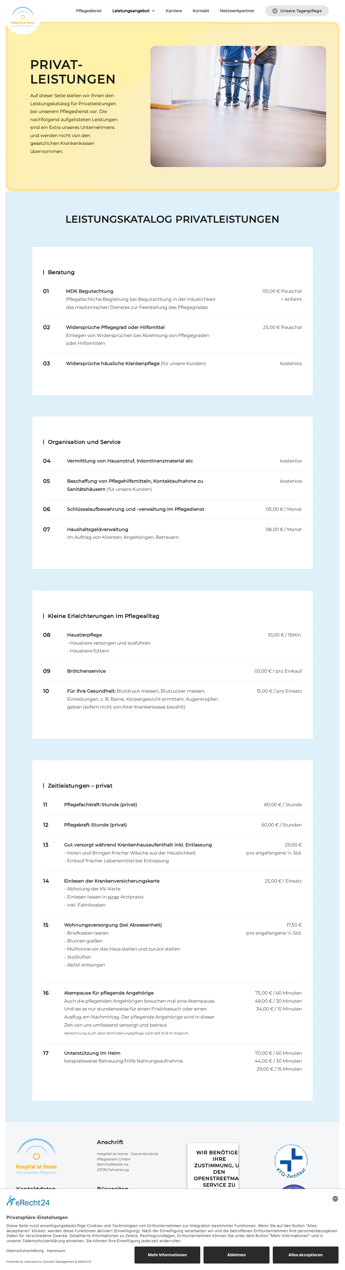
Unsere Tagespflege (301, 10)
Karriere (174, 10)
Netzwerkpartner (237, 10)
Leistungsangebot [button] (131, 10)
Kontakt (201, 10)
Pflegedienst (89, 10)
